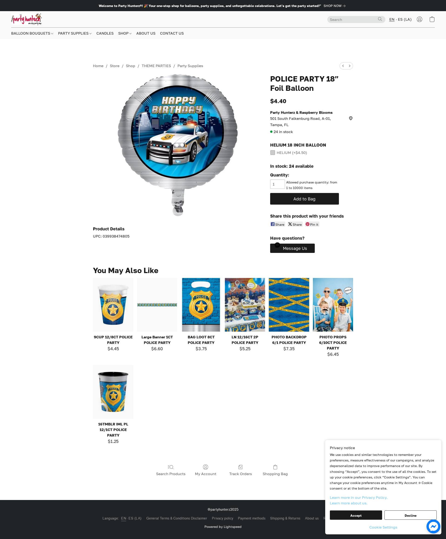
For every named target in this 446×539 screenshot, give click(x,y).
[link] (335, 6)
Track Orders (240, 473)
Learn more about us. (348, 503)
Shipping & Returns (285, 518)
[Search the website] (380, 19)
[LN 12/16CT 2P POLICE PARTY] (245, 305)
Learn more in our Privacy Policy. (359, 497)
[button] (26, 19)
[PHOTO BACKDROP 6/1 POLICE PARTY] (289, 305)
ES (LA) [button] (405, 19)
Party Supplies (190, 65)
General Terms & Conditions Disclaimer (176, 518)
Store (114, 65)
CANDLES (105, 33)
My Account (205, 473)
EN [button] (392, 19)
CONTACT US (172, 33)
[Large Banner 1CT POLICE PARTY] (157, 305)
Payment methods (252, 518)
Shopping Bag (275, 473)
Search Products (170, 473)
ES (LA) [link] (135, 518)
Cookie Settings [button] (383, 527)
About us (312, 518)
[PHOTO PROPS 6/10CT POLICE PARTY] (333, 305)
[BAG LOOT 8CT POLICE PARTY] (201, 305)
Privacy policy (222, 518)
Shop (130, 65)
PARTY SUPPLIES (73, 33)
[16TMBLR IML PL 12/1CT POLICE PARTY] (113, 392)
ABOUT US (145, 33)
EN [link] (123, 518)
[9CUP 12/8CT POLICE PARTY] (113, 305)
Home (98, 65)
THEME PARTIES (156, 65)
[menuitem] (343, 65)
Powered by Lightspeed (223, 527)
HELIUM (292, 152)
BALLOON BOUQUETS (31, 33)
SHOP (123, 33)
